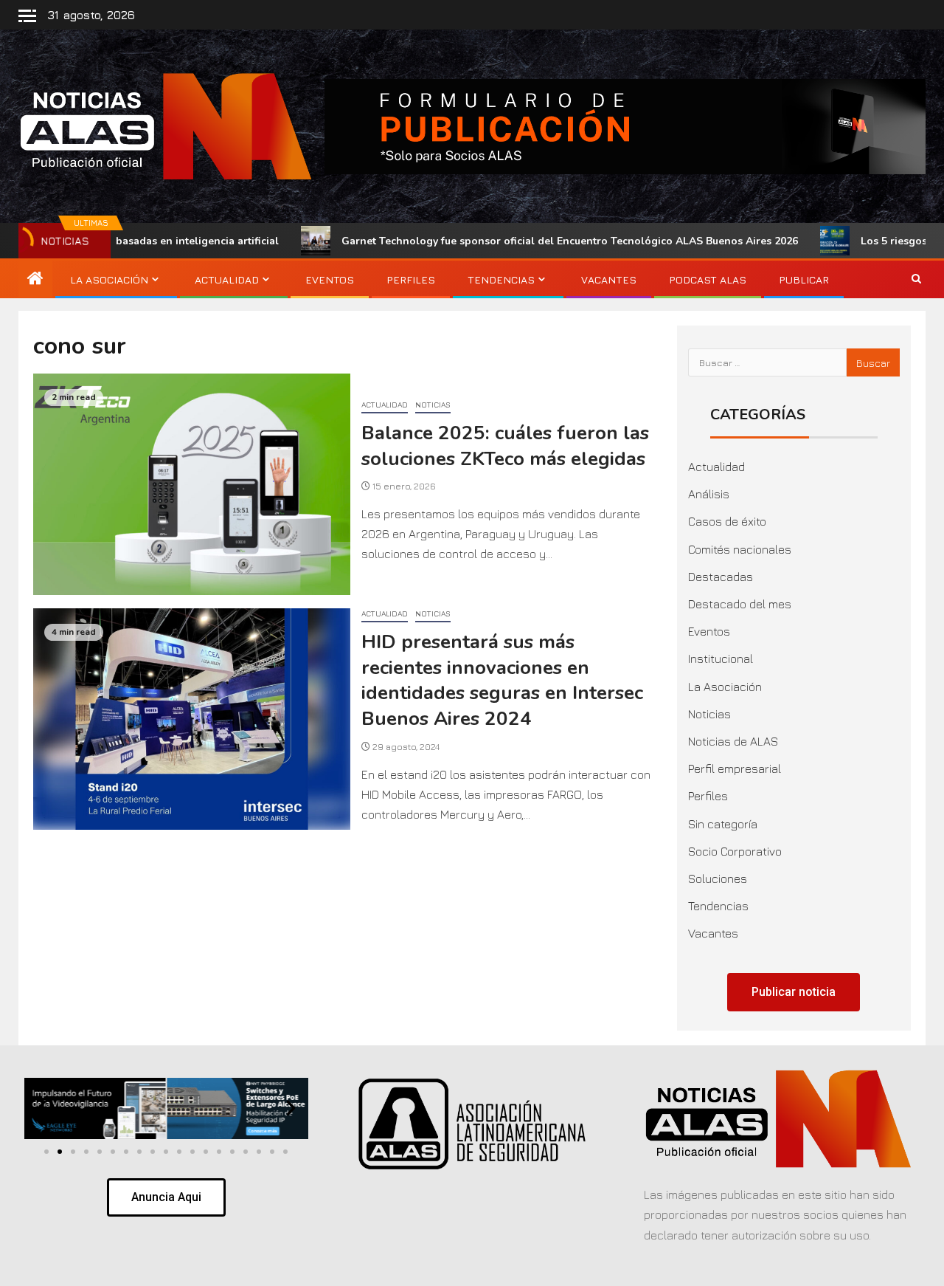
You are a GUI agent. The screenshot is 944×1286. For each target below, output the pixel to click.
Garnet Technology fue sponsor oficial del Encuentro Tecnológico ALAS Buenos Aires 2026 (510, 241)
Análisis (708, 494)
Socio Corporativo (735, 851)
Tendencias (501, 279)
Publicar (804, 279)
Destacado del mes (739, 604)
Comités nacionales (739, 549)
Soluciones (717, 878)
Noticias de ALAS (733, 741)
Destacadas (720, 576)
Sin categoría (722, 824)
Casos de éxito (727, 521)
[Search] (916, 280)
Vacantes (608, 279)
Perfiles (410, 279)
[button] (42, 1108)
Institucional (720, 658)
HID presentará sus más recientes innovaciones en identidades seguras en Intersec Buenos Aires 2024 (502, 680)
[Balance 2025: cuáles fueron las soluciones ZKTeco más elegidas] (191, 484)
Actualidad (227, 279)
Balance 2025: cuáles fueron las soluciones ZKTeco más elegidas (505, 446)
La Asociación (109, 279)
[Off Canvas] (27, 16)
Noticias (433, 404)
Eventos (329, 279)
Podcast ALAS (707, 279)
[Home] (35, 279)
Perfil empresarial (734, 768)
